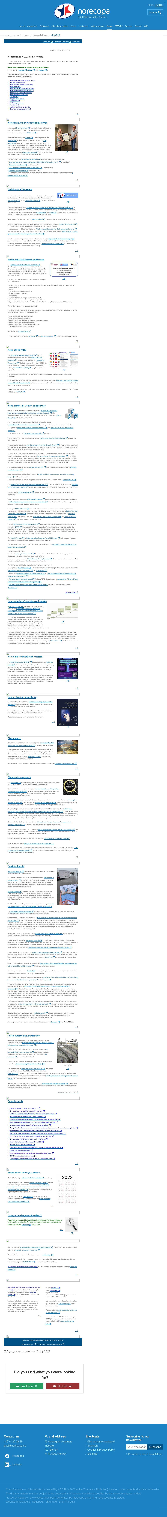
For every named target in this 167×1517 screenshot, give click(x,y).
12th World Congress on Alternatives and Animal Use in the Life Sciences (48, 207)
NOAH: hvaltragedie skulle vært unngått (22, 1156)
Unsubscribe (76, 41)
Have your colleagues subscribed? (20, 109)
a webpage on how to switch (23, 554)
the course (31, 336)
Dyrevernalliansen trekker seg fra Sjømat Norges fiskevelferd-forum (30, 1153)
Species (128, 26)
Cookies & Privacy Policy (101, 1449)
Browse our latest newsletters (145, 1454)
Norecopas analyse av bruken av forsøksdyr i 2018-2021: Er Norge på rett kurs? (33, 162)
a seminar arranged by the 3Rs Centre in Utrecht (41, 445)
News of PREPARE (15, 86)
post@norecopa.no (56, 1344)
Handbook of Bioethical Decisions (21, 911)
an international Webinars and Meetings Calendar (35, 1247)
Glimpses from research (17, 99)
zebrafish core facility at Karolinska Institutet (24, 265)
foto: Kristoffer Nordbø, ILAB (66, 1092)
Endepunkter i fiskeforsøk (16, 165)
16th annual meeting (21, 128)
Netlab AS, (38, 1501)
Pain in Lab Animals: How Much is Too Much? (23, 1108)
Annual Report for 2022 (36, 467)
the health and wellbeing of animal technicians (30, 428)
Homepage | (46, 41)
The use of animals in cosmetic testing (20, 579)
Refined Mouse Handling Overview (38, 559)
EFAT (19, 606)
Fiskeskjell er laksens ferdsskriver (20, 1150)
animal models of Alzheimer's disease (55, 838)
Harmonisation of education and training (22, 90)
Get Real (29, 971)
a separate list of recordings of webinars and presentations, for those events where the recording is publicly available (29, 1187)
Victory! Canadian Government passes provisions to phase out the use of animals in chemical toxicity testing (42, 1128)
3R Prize (27, 137)
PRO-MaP (19, 392)
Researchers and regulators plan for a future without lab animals (29, 1125)
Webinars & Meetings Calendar (31, 1178)
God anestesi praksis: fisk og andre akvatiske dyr (24, 167)
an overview (40, 212)
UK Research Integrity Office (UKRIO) (22, 355)
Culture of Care (54, 641)
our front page (46, 1255)
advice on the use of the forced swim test (52, 438)
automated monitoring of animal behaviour (29, 573)
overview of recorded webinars (64, 763)
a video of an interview (33, 940)
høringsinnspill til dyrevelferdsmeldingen (54, 1083)
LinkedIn (41, 70)
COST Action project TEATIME (20, 662)
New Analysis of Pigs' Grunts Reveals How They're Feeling (28, 1139)
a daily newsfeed (37, 219)
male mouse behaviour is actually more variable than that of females (48, 947)
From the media (14, 105)
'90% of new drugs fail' (14, 871)
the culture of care (23, 568)
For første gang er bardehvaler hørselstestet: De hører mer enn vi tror (31, 1158)
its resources (40, 570)
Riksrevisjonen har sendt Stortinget (31, 1068)
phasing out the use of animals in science (47, 933)
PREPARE (119, 26)
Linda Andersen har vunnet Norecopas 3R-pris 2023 (25, 1142)
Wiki (145, 26)
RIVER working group (24, 492)
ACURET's (48, 957)
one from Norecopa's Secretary (51, 243)
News (109, 26)
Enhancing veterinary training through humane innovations (27, 502)
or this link (25, 1225)
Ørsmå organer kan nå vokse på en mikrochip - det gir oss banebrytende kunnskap (35, 1147)
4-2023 (55, 35)
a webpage (26, 1196)
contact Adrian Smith (31, 200)
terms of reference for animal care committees (51, 456)
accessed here (12, 200)
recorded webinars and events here (26, 1250)
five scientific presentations (30, 159)
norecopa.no (11, 35)
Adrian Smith (53, 1290)
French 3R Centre (16, 538)
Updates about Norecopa (17, 82)
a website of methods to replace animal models (23, 425)
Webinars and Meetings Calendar (20, 107)
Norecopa (54, 1288)
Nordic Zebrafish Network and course (21, 84)
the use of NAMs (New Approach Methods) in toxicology (55, 829)
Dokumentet (11, 1073)
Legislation (83, 26)
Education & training (60, 26)
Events (73, 26)
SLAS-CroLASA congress (67, 224)
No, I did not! (64, 1386)
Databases (44, 26)
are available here (68, 480)
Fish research (14, 96)
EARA (17, 527)
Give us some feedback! (101, 1441)
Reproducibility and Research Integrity (60, 239)
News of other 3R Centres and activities (22, 88)
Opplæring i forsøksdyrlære (17, 170)
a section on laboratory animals (44, 802)
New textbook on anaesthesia (19, 94)
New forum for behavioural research (21, 92)
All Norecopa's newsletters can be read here (21, 1266)
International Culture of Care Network (19, 570)
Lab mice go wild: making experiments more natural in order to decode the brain (34, 1119)
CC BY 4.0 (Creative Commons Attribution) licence (88, 1489)
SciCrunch (11, 587)
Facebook (21, 70)
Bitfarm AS (52, 1501)
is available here (23, 331)
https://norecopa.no (27, 1344)
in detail (51, 212)
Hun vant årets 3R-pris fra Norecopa (21, 1144)
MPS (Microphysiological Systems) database (37, 843)
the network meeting (47, 336)
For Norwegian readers (17, 103)
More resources (97, 26)
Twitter (30, 70)
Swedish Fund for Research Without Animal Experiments (28, 484)
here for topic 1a (33, 756)
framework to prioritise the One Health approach (33, 1004)
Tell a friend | (57, 41)
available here (29, 133)
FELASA (11, 606)
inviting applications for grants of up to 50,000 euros (41, 538)
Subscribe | (65, 41)
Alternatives (32, 26)
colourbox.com (63, 1304)
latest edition (14, 782)
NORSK (151, 5)
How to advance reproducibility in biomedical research (26, 1111)
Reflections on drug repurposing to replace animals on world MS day (30, 1136)
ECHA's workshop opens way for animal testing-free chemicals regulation (32, 1114)
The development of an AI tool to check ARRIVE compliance (27, 584)
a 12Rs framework (39, 1013)
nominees (11, 140)
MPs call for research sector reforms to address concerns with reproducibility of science (36, 1133)
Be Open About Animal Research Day (25, 524)
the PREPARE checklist (20, 368)
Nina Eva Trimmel (13, 891)
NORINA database (21, 509)
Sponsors (92, 1445)
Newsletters (40, 35)
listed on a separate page (37, 1182)
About (22, 26)
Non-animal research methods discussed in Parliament (26, 1116)
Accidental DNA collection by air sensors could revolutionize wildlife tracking (32, 1122)
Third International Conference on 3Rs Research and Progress (55, 229)
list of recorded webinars (34, 499)
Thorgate (69, 1501)
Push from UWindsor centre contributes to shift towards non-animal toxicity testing (34, 1130)
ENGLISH (159, 5)
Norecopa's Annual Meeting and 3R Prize (22, 80)
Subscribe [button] (155, 1446)
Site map (92, 1453)
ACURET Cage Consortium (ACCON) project (45, 952)
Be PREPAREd (27, 1262)
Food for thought (15, 101)
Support (138, 26)
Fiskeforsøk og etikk (28, 152)
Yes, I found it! (28, 1386)
